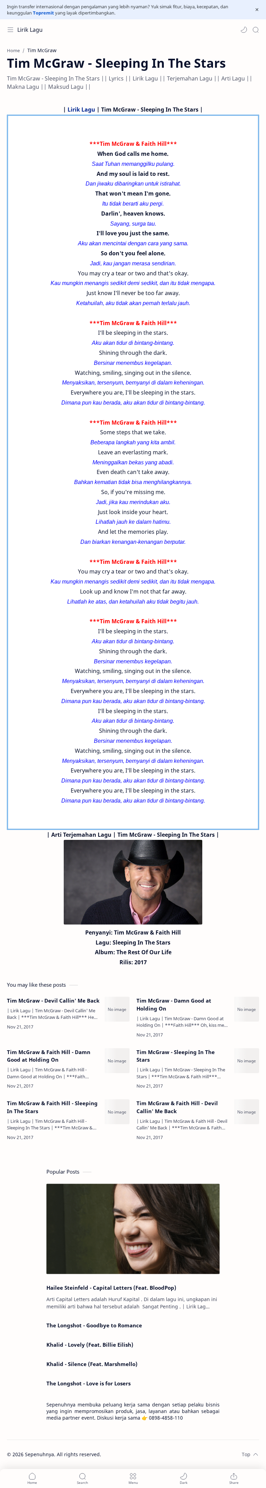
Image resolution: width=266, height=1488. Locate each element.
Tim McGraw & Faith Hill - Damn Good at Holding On (48, 1056)
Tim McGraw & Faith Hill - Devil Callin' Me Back (177, 1107)
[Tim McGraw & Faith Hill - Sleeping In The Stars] (117, 1111)
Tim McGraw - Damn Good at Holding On (173, 1004)
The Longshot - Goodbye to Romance (94, 1325)
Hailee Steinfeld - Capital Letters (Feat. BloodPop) (111, 1287)
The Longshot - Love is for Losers (88, 1383)
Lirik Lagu (30, 30)
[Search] (255, 30)
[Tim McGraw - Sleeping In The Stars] (246, 1060)
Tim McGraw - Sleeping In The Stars (175, 1056)
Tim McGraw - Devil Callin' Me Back (53, 1000)
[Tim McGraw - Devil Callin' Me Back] (117, 1009)
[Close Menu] (257, 10)
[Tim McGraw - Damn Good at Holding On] (246, 1009)
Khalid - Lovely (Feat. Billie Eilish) (89, 1344)
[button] (244, 30)
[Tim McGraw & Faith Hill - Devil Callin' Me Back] (246, 1111)
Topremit (43, 13)
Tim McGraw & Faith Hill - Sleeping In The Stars (52, 1107)
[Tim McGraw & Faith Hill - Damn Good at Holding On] (117, 1060)
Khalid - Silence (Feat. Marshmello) (92, 1364)
